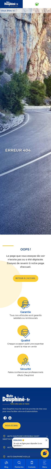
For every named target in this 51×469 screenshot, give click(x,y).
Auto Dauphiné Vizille (18, 456)
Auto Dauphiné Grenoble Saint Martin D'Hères (21, 437)
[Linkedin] (9, 419)
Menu (44, 467)
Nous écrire (11, 426)
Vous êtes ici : (8, 10)
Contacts (31, 467)
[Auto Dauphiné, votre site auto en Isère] (11, 4)
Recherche (19, 467)
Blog (6, 467)
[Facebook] (5, 419)
